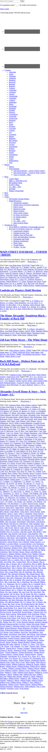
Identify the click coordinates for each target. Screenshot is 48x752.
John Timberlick (21, 538)
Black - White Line (12, 267)
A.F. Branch (4, 411)
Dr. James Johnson (23, 449)
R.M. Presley (11, 618)
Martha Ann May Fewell (31, 550)
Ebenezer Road (14, 405)
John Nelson (23, 275)
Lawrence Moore (12, 544)
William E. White (10, 672)
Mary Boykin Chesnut (16, 552)
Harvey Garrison (35, 473)
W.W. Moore (17, 285)
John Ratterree (33, 534)
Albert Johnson (5, 415)
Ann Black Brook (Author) (14, 331)
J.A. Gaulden (4, 481)
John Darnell (39, 526)
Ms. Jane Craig (24, 592)
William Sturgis (15, 682)
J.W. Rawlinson (13, 504)
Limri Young (26, 546)
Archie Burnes (5, 425)
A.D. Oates (41, 409)
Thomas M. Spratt (20, 650)
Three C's (37, 385)
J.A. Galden (41, 479)
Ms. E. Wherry (21, 586)
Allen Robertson (20, 303)
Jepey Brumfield (40, 518)
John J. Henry (5, 530)
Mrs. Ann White (5, 562)
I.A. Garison (32, 477)
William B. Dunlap (32, 664)
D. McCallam (11, 305)
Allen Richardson (36, 417)
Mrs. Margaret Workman (16, 574)
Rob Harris (36, 624)
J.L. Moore (26, 491)
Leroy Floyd (4, 546)
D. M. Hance (37, 439)
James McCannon (17, 510)
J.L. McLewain (15, 491)
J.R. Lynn (31, 500)
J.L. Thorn (15, 493)
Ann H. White (30, 331)
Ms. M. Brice (15, 594)
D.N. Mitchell (27, 443)
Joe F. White (16, 520)
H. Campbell (15, 469)
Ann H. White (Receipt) (13, 379)
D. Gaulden (18, 439)
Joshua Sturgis (12, 542)
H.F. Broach (8, 269)
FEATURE (26, 265)
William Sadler (25, 680)
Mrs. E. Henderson (24, 564)
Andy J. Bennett (14, 419)
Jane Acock (9, 518)
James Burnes (23, 506)
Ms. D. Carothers (21, 584)
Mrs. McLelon (28, 578)
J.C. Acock (36, 483)
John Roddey (33, 275)
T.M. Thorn (40, 644)
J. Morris (33, 479)
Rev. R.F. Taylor (15, 622)
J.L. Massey (42, 489)
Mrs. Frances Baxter (30, 568)
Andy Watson (20, 421)
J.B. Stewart (27, 483)
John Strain (11, 538)
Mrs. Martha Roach (33, 574)
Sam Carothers (14, 632)
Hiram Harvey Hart (34, 475)
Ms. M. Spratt (25, 594)
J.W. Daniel (18, 502)
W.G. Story (41, 656)
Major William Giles (30, 548)
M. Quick (35, 546)
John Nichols (12, 534)
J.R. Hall (12, 500)
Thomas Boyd (11, 648)
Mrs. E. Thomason (23, 566)
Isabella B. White (10, 335)
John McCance (26, 530)
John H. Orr (29, 528)
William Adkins (5, 664)
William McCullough (14, 676)
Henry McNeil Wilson (23, 333)
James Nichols (35, 512)
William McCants (30, 674)
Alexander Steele (12, 417)
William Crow (35, 670)
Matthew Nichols (38, 554)
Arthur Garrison (16, 425)
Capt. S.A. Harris (12, 433)
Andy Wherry (31, 421)
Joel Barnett (37, 273)
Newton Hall (16, 612)
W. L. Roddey (18, 283)
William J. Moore (6, 674)
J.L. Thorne (24, 493)
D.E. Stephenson (30, 441)
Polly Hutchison (33, 614)
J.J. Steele (3, 487)
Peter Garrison (11, 614)
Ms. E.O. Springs (33, 586)
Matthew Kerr (26, 554)
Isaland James (15, 479)
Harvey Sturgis (10, 475)
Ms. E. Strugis (10, 586)
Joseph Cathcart (31, 540)
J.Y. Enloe (23, 504)
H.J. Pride (28, 471)
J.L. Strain (42, 491)
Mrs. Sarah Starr (10, 582)
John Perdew (10, 354)
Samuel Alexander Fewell (30, 636)
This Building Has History (31, 354)
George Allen (22, 465)
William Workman (6, 686)
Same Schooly (5, 636)
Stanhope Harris (32, 640)
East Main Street (15, 265)
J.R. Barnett (4, 500)
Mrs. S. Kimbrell (15, 580)
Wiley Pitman (30, 662)
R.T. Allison (41, 307)
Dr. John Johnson (37, 449)
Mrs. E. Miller (37, 564)
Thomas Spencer (6, 654)
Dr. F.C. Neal (34, 447)
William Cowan (24, 670)
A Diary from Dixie (7, 407)
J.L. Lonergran (31, 489)
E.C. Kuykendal (11, 455)
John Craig (21, 526)
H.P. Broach (18, 269)
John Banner (21, 522)
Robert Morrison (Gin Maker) (28, 628)
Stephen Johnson (36, 642)
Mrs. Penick (4, 580)
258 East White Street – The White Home (23, 339)
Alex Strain (23, 415)
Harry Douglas (23, 473)
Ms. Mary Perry (29, 600)
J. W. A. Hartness (23, 305)
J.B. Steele (18, 483)
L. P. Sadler (22, 307)
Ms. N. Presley (37, 602)
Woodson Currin (13, 688)
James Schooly (38, 514)
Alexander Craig (34, 415)
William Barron (11, 666)
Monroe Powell (17, 558)
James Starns (25, 516)
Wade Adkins (13, 660)
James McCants (30, 510)
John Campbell (34, 524)
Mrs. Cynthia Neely (19, 562)
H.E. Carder (34, 469)
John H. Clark (19, 528)
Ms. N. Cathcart (25, 602)
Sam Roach (13, 634)
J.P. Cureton (31, 498)
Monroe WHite (29, 558)
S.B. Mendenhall (38, 630)
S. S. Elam (22, 281)
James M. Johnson (11, 273)
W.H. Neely (4, 658)
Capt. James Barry (31, 431)
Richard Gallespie (28, 622)
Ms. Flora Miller (33, 588)
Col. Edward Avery (31, 437)
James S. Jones (12, 514)
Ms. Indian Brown (30, 590)
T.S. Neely (25, 646)
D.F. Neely (41, 441)
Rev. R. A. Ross (15, 309)
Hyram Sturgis (22, 477)
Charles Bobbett (11, 435)
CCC (2, 381)
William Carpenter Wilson (17, 668)
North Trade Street (28, 375)
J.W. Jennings (27, 502)
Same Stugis (15, 636)
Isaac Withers (4, 479)
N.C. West (35, 608)
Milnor (41, 556)
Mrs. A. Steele (25, 560)
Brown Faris (11, 429)
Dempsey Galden (21, 445)
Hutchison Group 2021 (8, 477)
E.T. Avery (31, 455)
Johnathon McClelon (7, 540)
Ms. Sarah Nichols (6, 608)
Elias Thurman (13, 459)
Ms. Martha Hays (38, 596)
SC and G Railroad (26, 385)
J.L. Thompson (5, 493)
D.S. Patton (37, 443)
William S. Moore (13, 680)
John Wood (32, 538)
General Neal (12, 465)
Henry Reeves (22, 475)
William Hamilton (41, 285)
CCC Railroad (10, 381)
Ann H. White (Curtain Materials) (20, 423)
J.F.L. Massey (42, 485)
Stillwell (17, 644)
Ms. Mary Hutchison (16, 600)
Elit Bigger (23, 459)
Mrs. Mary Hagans (30, 576)
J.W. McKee (37, 502)
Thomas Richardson (25, 652)
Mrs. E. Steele (11, 566)
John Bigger (4, 524)
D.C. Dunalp (10, 441)
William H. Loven (41, 672)
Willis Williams (30, 686)
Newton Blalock (40, 610)
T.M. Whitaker (15, 646)
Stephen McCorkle (6, 644)
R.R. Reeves (21, 618)
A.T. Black (10, 303)
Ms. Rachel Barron (28, 604)
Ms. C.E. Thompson (7, 584)
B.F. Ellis (13, 427)
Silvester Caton (36, 638)
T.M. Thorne (4, 646)
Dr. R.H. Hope (31, 451)
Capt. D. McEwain (6, 431)
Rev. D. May (4, 309)
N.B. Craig (27, 608)
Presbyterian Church (7, 279)
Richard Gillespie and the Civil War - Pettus (15, 624)
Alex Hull (15, 415)
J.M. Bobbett (33, 493)
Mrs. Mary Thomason (14, 578)
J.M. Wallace (4, 495)
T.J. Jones (31, 644)
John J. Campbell (40, 528)
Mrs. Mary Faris (17, 576)
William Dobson (28, 285)
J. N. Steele (28, 271)
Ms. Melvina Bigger (12, 602)
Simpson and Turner (34, 281)
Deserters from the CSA (8, 447)
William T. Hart (27, 682)
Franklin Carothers (33, 463)
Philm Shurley (22, 614)
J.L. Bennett (39, 487)
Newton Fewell (5, 612)
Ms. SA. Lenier (40, 606)
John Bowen (13, 524)
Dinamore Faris (23, 447)
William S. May (25, 678)
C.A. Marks (21, 429)
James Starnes (15, 516)
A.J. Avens (31, 411)
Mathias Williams (15, 554)
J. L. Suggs (25, 479)
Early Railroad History (8, 383)
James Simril (4, 516)
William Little (18, 674)
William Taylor (13, 684)
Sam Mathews (34, 632)
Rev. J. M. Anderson (35, 620)
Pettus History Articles (17, 350)
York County (4, 9)
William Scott (4, 682)
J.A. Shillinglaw (16, 481)
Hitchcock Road (24, 352)
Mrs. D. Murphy (33, 562)
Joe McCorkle (36, 520)
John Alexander (10, 522)
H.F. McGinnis (10, 471)
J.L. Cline (9, 489)
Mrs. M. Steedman (25, 572)
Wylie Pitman (24, 688)
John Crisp (30, 526)
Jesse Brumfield (5, 520)
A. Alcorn (18, 407)
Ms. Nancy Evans (14, 604)
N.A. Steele (18, 608)
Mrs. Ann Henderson (38, 560)
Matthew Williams (6, 556)
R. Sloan (18, 616)
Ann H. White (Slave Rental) (33, 379)
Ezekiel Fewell (13, 461)
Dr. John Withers (19, 451)
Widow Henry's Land (12, 356)
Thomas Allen (34, 646)
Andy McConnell (26, 419)
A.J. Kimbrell (41, 411)
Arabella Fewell (39, 423)
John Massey (15, 530)
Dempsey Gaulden (34, 445)
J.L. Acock (21, 487)
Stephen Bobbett (23, 642)
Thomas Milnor (32, 650)
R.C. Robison (29, 279)
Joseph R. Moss (11, 307)
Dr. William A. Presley (28, 453)
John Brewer (23, 524)
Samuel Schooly (14, 638)
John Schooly (21, 536)
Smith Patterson (20, 640)
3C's (31, 377)
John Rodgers (11, 536)
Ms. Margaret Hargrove (8, 596)
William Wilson (36, 684)
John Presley (22, 534)
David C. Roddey (36, 267)
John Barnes (31, 522)
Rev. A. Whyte (22, 620)
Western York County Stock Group (12, 662)
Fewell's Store (21, 463)
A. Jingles (25, 407)
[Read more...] (33, 262)
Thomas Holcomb (37, 648)
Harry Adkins (12, 473)
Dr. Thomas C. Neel (12, 453)
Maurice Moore (19, 556)
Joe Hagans (26, 520)
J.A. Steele (36, 481)
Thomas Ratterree (11, 652)
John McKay (37, 532)
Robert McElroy (12, 281)
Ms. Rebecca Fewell (13, 606)
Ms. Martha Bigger (24, 596)
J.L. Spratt (34, 491)
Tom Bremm (12, 656)
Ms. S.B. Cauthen (27, 606)
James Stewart (35, 305)
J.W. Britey (9, 502)
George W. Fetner (23, 383)
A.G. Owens (38, 377)
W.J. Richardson (35, 658)
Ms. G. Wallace (17, 590)
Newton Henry (27, 612)
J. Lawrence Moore (16, 271)
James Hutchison (39, 508)
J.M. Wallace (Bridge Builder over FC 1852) (26, 495)
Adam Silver (30, 413)
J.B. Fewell (10, 483)
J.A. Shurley (26, 481)
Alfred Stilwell (23, 417)
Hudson (33, 383)
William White (32, 335)
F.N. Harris (11, 463)
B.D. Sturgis (4, 427)
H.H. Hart (20, 471)
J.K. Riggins (12, 487)
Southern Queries (23, 727)
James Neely (24, 512)
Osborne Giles (38, 612)
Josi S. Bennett (24, 542)
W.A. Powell (22, 656)
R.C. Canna (19, 279)
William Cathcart (33, 668)
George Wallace (24, 467)
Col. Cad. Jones (32, 303)
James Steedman (36, 516)
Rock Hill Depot (12, 385)
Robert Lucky (25, 626)
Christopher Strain (6, 437)
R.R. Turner (31, 618)
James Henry (19, 508)
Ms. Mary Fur (29, 598)
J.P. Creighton (21, 498)
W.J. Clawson (24, 658)
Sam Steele (22, 634)
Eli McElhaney (27, 457)
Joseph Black (20, 540)
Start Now (24, 713)
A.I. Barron (23, 411)
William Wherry (25, 684)
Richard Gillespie (41, 622)
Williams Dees (19, 686)
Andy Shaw (11, 421)
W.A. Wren (32, 656)
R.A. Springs (31, 307)
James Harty (10, 508)
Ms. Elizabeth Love (20, 588)
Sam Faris (24, 632)
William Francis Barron (26, 672)
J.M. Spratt (43, 493)
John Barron (40, 522)
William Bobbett (23, 666)
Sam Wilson (31, 634)
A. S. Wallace (35, 301)
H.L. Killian (37, 471)
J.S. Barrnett (40, 500)
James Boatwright (11, 506)
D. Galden (9, 439)
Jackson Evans (33, 504)
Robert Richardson (11, 630)
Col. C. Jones (18, 437)
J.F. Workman (31, 485)
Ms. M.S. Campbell (38, 594)
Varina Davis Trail (12, 377)
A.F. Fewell (13, 411)
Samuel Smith (25, 638)
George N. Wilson (34, 465)
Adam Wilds (40, 413)
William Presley (13, 678)
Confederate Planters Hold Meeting (20, 290)
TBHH (28, 350)
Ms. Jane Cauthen (11, 592)
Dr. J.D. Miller (11, 449)
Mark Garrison (16, 550)
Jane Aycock (18, 518)
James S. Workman (25, 514)
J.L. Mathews (5, 491)
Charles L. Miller (24, 435)
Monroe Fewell (5, 558)
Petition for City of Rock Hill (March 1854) (23, 277)
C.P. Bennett (41, 429)
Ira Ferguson (39, 269)
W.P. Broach (39, 283)
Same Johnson (41, 634)
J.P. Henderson (41, 498)
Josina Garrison (35, 542)
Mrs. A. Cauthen (13, 560)
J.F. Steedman (20, 485)
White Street (22, 335)
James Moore (14, 512)
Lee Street (13, 329)
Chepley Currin (36, 435)
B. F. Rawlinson (39, 425)
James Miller (35, 352)
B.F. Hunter (21, 427)
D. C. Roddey (24, 267)
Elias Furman (37, 457)
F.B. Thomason (25, 461)
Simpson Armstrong (7, 640)
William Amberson (18, 664)
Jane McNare (28, 518)
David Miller (9, 445)
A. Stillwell (13, 409)
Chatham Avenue (15, 375)
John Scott (30, 536)
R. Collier (10, 616)
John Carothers (11, 526)
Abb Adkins (21, 413)
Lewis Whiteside (16, 546)
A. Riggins (34, 407)
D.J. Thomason (15, 443)
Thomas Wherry (30, 654)
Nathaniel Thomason (14, 610)
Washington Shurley (38, 660)
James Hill (28, 508)
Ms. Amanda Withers (37, 582)
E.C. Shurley (22, 455)
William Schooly (37, 680)
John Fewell (8, 528)
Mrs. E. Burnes (11, 564)
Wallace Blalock (24, 660)
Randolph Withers (9, 620)
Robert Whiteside (25, 630)
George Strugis (12, 467)
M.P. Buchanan (5, 548)
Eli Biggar (17, 457)
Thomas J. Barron (6, 650)
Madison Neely (17, 548)
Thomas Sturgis (18, 654)
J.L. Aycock (30, 487)
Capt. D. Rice (19, 431)
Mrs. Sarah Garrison (29, 580)
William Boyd (35, 666)
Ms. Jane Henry (35, 592)
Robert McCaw (27, 309)
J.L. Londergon (19, 489)
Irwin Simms (42, 477)
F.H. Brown (35, 461)
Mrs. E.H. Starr (36, 566)
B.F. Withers (30, 427)
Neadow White (28, 610)
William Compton (11, 670)
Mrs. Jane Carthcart (15, 570)
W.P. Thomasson (6, 285)
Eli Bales (9, 457)
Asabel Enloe (28, 425)
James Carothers (35, 506)
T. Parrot (24, 644)
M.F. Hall (43, 546)
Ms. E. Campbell (34, 584)
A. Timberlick (22, 409)
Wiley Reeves (41, 662)
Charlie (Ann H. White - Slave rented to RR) (31, 381)
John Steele (39, 536)
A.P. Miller (4, 413)
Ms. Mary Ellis (18, 598)
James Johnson (5, 510)
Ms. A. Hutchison (23, 582)
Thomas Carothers (23, 648)
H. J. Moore (25, 469)
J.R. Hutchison (21, 500)
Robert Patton (39, 309)
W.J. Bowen (13, 658)
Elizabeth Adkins (34, 459)
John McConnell (12, 275)
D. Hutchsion (27, 439)
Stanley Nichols (11, 642)
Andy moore (37, 419)
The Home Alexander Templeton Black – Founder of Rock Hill (23, 317)
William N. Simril (29, 676)
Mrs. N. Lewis (39, 578)
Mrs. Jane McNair (29, 570)
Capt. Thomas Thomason (28, 433)
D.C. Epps (19, 441)
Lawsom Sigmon (26, 544)
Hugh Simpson (28, 269)
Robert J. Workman (12, 626)
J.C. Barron (10, 485)
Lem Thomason (38, 544)
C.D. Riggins (31, 429)
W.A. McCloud (28, 283)
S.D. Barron (4, 632)
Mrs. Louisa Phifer (11, 572)
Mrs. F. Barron (17, 568)
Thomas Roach (38, 652)
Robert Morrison (11, 628)
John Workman (42, 538)
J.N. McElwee (37, 271)
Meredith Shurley (32, 556)
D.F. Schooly (4, 443)
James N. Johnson (25, 273)
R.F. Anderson (37, 616)
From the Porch (12, 693)
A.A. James (32, 409)
